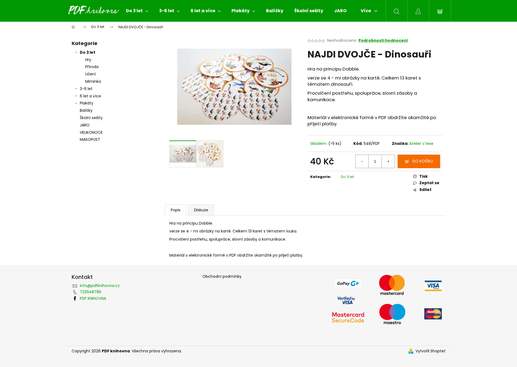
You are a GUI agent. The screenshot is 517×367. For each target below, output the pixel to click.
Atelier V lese (421, 143)
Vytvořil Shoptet (430, 351)
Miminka (93, 81)
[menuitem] (137, 11)
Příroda (92, 66)
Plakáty (86, 103)
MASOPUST (90, 139)
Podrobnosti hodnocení (383, 40)
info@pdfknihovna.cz (100, 285)
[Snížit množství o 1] (362, 161)
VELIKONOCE (91, 132)
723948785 (90, 292)
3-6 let (86, 88)
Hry (88, 59)
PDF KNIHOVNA (93, 298)
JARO (85, 125)
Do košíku (423, 161)
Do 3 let (87, 52)
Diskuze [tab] (201, 210)
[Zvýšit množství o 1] (388, 161)
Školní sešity (91, 117)
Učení (90, 74)
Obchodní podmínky (222, 276)
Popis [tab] (175, 210)
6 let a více (90, 96)
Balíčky (86, 110)
